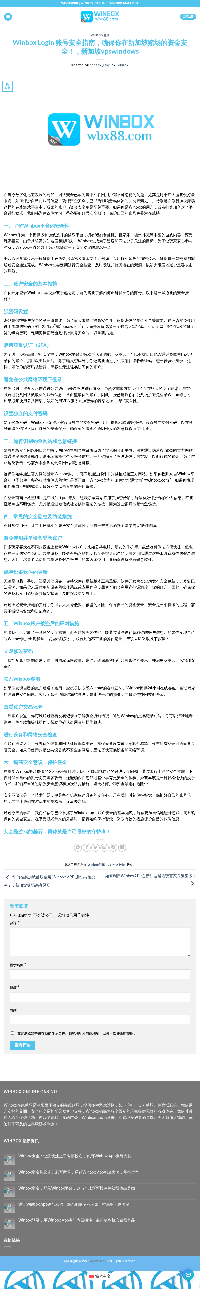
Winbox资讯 (100, 35)
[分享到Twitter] (95, 848)
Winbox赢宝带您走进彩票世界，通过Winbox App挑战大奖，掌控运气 (78, 1172)
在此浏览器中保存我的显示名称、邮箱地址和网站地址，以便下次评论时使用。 (77, 1033)
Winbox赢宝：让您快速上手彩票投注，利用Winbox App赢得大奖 (74, 1156)
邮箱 (15, 988)
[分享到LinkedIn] (122, 848)
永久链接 (118, 864)
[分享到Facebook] (87, 848)
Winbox (123, 65)
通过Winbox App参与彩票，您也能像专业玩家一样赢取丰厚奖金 (74, 1204)
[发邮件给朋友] (104, 848)
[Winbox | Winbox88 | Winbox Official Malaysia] (100, 16)
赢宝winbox (98, 1261)
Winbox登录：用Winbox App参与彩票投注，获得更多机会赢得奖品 (76, 1220)
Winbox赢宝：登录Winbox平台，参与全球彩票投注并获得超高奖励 (76, 1188)
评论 (15, 923)
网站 (13, 1010)
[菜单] (8, 17)
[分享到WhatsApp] (78, 848)
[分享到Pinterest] (113, 848)
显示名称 (18, 965)
